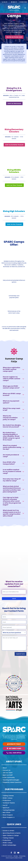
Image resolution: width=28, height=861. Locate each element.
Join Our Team (7, 773)
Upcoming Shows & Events (11, 833)
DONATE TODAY (15, 744)
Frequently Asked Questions (12, 782)
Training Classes (8, 796)
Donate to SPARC (8, 831)
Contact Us (6, 770)
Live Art (5, 805)
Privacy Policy (22, 856)
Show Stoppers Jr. (9, 817)
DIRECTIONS (24, 2)
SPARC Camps (7, 798)
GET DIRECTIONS (15, 748)
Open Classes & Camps (11, 835)
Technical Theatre (9, 803)
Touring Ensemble (8, 810)
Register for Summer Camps (14, 37)
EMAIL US (14, 2)
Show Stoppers (8, 815)
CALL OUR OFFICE (15, 753)
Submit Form (20, 654)
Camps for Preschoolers (14, 103)
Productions (7, 800)
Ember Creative (18, 857)
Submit (14, 598)
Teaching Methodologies (11, 780)
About (5, 768)
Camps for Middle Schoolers (14, 185)
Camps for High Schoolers (14, 224)
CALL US (5, 2)
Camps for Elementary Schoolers (14, 144)
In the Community (9, 777)
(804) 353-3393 (10, 575)
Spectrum (6, 808)
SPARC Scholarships (9, 845)
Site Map (16, 856)
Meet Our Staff (8, 775)
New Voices (6, 812)
